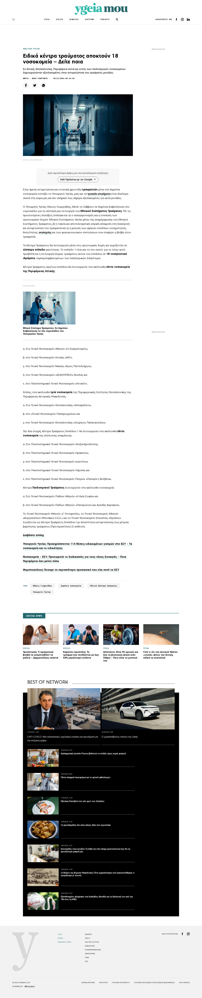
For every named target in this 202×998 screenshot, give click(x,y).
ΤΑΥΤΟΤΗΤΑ (103, 982)
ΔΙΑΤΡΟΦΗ (89, 19)
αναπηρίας (45, 232)
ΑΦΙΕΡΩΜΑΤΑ (90, 953)
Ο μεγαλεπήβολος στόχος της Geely (120, 736)
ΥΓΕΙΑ (47, 19)
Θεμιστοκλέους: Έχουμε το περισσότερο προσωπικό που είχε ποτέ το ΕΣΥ (71, 570)
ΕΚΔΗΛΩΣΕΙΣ (90, 946)
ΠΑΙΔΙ (87, 957)
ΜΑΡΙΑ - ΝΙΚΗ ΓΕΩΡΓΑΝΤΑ (35, 78)
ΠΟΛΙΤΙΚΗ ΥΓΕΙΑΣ (31, 49)
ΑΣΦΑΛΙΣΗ (73, 19)
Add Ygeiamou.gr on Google (76, 179)
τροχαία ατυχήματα (98, 194)
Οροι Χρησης (184, 982)
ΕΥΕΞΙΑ (59, 19)
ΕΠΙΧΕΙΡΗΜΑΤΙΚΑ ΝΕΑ (93, 950)
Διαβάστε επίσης (33, 535)
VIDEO (87, 938)
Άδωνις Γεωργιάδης (42, 586)
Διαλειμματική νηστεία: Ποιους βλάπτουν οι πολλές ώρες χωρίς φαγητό (93, 753)
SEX (86, 961)
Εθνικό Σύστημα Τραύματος (103, 586)
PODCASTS (104, 19)
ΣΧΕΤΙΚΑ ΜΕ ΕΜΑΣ (88, 982)
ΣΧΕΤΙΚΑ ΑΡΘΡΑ (34, 616)
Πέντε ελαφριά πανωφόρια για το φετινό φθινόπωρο (85, 777)
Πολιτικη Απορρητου (121, 982)
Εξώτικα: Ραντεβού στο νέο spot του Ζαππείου (82, 801)
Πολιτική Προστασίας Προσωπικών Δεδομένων (154, 982)
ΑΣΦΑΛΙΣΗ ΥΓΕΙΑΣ (64, 942)
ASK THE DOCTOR (92, 942)
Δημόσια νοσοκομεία (71, 586)
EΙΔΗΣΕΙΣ (88, 934)
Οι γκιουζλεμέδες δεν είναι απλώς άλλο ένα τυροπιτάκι (85, 825)
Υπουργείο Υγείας (42, 592)
